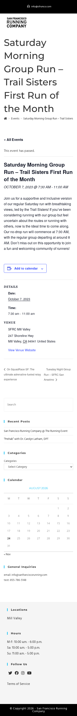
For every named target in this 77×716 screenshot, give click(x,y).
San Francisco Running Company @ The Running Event (36, 431)
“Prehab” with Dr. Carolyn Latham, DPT (26, 439)
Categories (10, 461)
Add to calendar (26, 268)
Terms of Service (18, 684)
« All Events (13, 139)
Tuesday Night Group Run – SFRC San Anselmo (57, 374)
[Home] (5, 119)
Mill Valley (14, 618)
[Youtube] (29, 673)
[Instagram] (23, 673)
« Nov (7, 554)
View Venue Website (22, 350)
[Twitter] (10, 673)
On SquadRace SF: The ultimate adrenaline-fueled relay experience (22, 374)
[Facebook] (17, 673)
